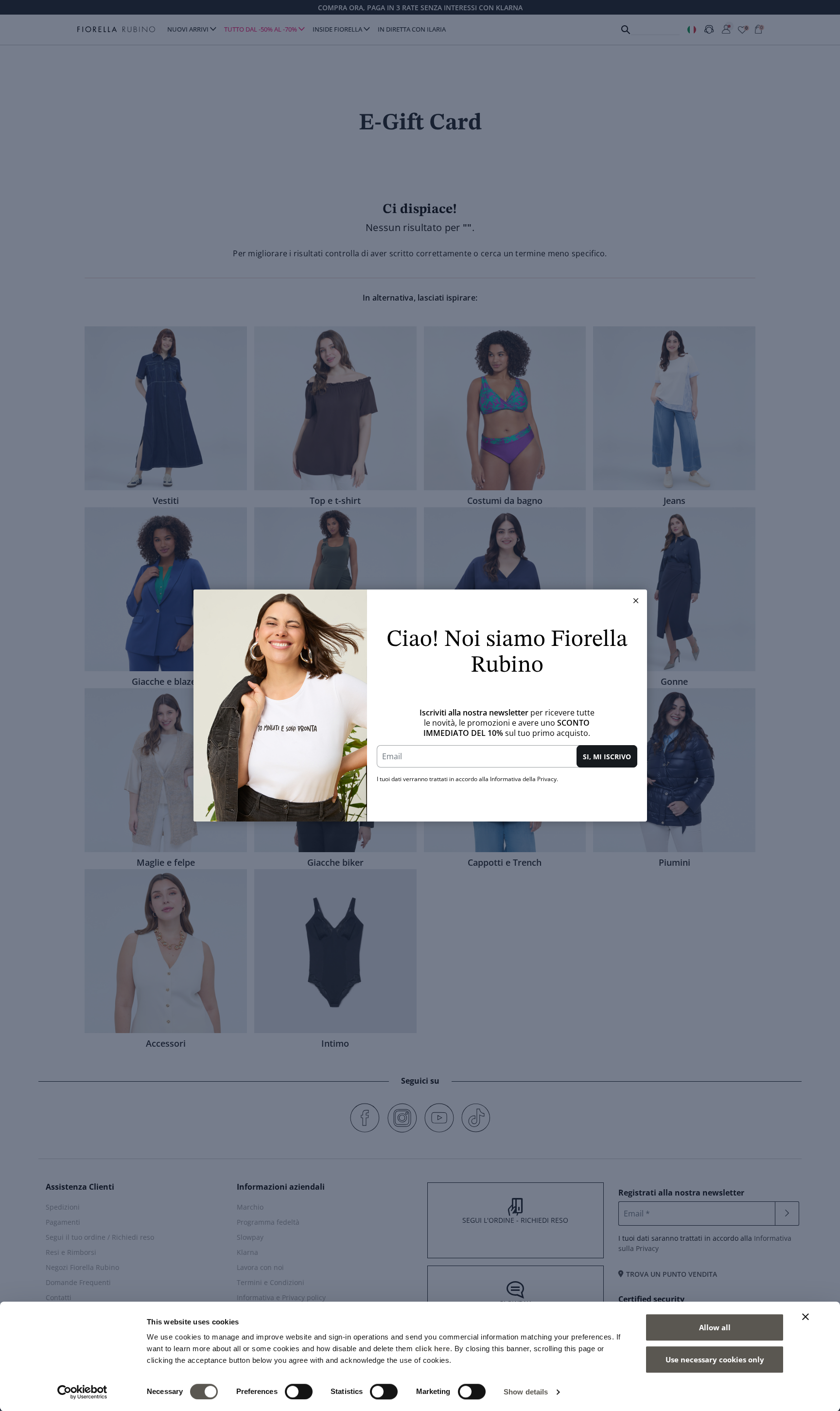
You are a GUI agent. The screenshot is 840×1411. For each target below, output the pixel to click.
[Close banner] (805, 1316)
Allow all (715, 1327)
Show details (526, 1392)
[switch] (299, 1391)
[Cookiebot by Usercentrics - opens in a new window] (82, 1392)
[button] (636, 601)
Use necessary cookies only (714, 1359)
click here (432, 1348)
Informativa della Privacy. (524, 779)
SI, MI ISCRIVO (607, 756)
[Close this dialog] (636, 601)
